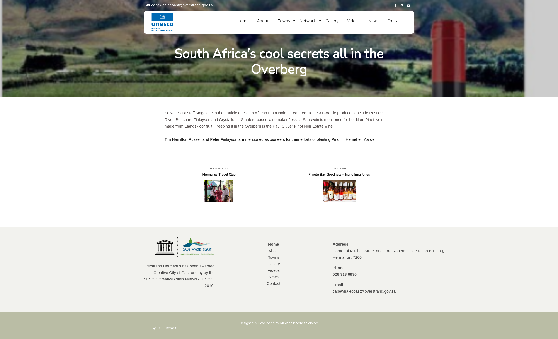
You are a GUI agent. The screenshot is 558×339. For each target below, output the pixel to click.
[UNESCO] (162, 22)
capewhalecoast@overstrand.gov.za (364, 291)
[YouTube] (409, 5)
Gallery (332, 20)
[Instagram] (402, 5)
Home (242, 20)
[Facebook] (395, 5)
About (263, 20)
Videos (353, 20)
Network (307, 20)
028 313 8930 (345, 274)
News (373, 20)
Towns (283, 20)
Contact (394, 20)
